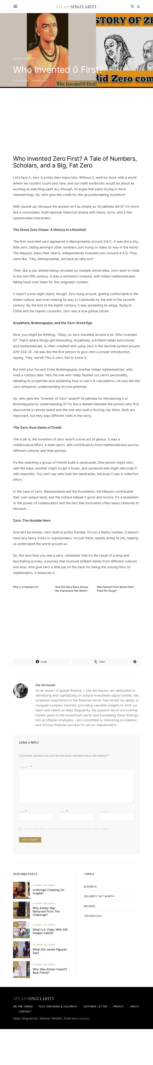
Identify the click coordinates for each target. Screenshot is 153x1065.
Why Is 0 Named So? (26, 586)
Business (90, 886)
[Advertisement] (76, 123)
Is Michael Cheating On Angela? (48, 891)
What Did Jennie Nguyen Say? (50, 951)
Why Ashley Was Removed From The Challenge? (46, 911)
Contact (25, 1011)
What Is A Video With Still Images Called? (50, 931)
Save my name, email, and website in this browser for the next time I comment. (67, 829)
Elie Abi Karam (21, 80)
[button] (138, 6)
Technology (93, 915)
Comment (24, 767)
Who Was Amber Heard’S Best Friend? (50, 970)
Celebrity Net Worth (24, 58)
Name (23, 811)
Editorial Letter (95, 1006)
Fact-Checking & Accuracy (58, 1006)
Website (105, 812)
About (134, 1006)
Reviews (89, 906)
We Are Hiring (23, 1006)
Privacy (118, 1006)
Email (64, 811)
